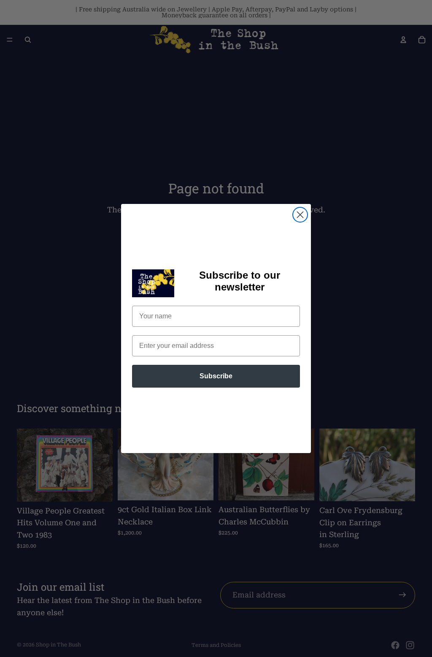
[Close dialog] (300, 214)
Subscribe (216, 376)
